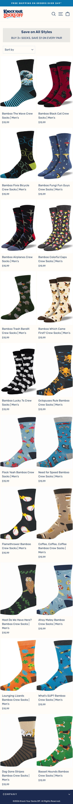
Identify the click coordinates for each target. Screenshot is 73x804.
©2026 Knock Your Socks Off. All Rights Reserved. (36, 801)
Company (10, 794)
